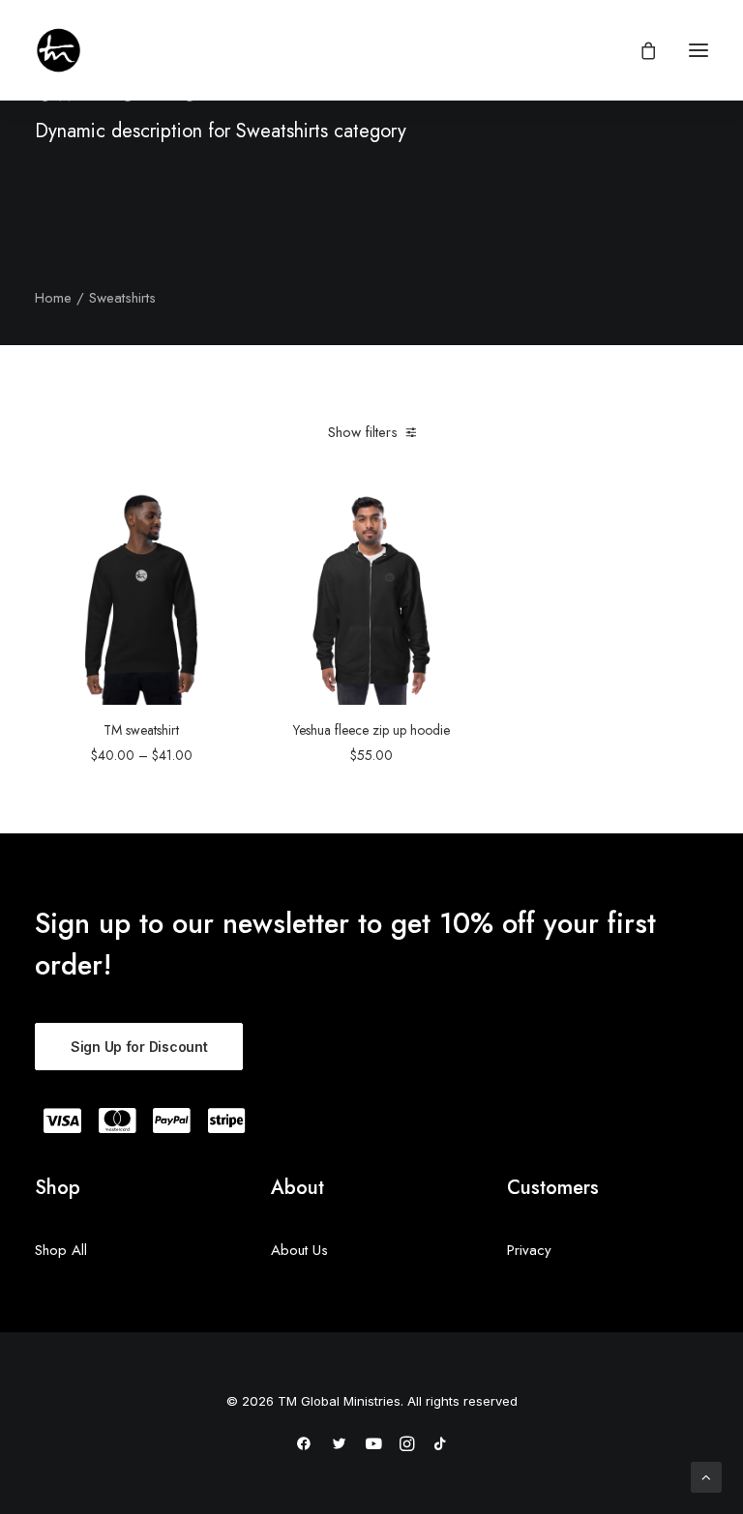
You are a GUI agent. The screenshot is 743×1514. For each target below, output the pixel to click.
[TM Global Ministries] (58, 50)
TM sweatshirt (141, 730)
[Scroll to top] (706, 1476)
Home (53, 297)
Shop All (61, 1250)
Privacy (529, 1250)
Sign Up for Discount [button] (139, 1046)
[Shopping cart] (639, 50)
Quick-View (225, 515)
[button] (698, 50)
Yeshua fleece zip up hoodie (371, 730)
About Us (299, 1250)
